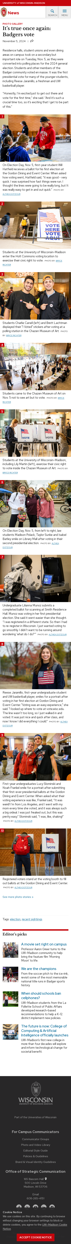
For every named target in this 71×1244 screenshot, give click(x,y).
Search (52, 15)
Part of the (35, 1117)
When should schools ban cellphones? (41, 995)
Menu (65, 15)
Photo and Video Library (35, 1145)
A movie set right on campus (44, 944)
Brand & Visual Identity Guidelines (35, 1162)
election (15, 919)
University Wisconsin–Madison (24, 3)
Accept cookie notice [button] (35, 1237)
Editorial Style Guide (35, 1150)
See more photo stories (17, 897)
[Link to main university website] (35, 1094)
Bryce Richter (13, 335)
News (13, 13)
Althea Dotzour (11, 194)
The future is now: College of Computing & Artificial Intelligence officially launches (44, 1030)
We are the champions (38, 969)
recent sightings (32, 919)
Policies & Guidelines (35, 1156)
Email (35, 1194)
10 (2, 830)
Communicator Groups (35, 1139)
